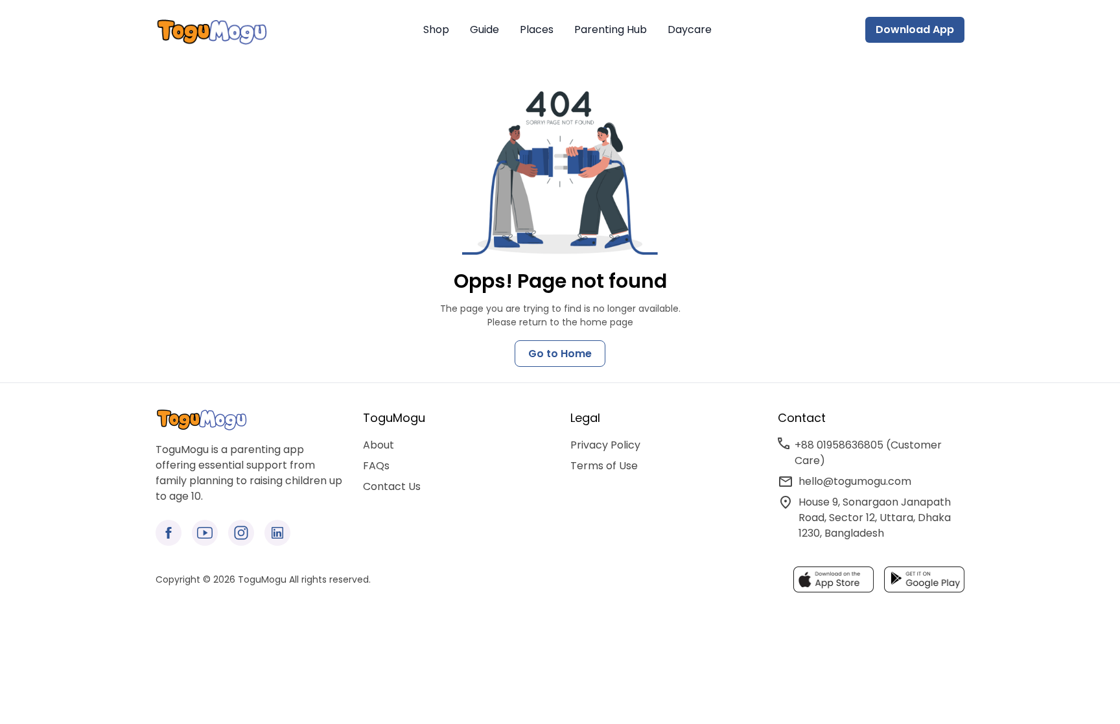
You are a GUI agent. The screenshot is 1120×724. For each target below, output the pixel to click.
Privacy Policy (605, 445)
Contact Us (392, 486)
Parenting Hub (610, 29)
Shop (436, 29)
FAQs (376, 465)
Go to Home (560, 353)
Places (537, 29)
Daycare (690, 29)
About (378, 445)
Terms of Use (604, 465)
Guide (484, 29)
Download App (915, 29)
